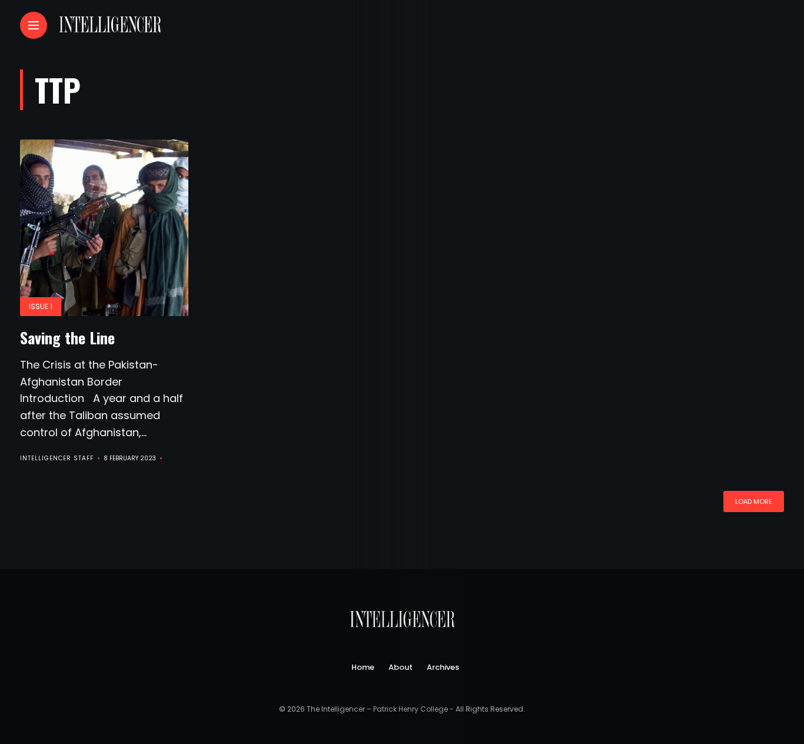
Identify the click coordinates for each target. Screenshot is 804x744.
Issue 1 (40, 306)
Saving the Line (67, 337)
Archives (443, 667)
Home (362, 667)
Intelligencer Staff (57, 458)
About (400, 667)
